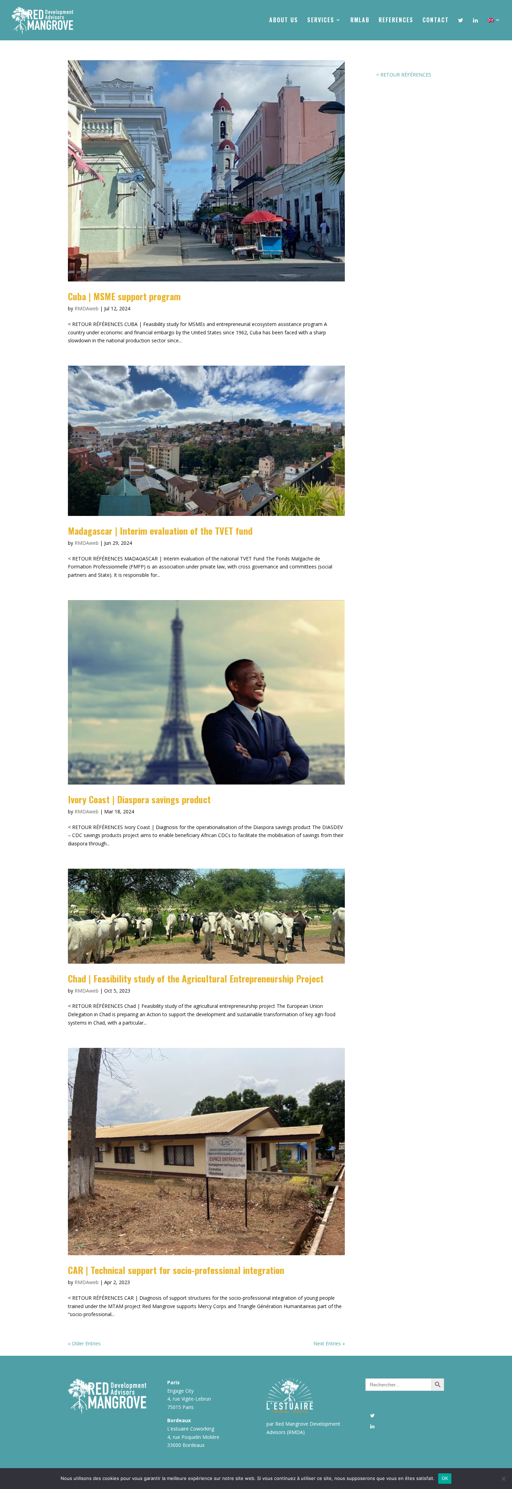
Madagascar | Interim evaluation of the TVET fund (160, 531)
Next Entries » (329, 1343)
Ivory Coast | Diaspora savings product (139, 799)
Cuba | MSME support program (124, 296)
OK (445, 1478)
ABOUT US (283, 20)
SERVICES (320, 20)
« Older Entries (84, 1343)
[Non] (503, 1478)
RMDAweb (87, 308)
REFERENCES (396, 20)
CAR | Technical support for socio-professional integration (176, 1270)
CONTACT (435, 20)
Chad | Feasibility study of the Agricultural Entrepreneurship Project (196, 978)
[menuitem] (494, 28)
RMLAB (360, 20)
